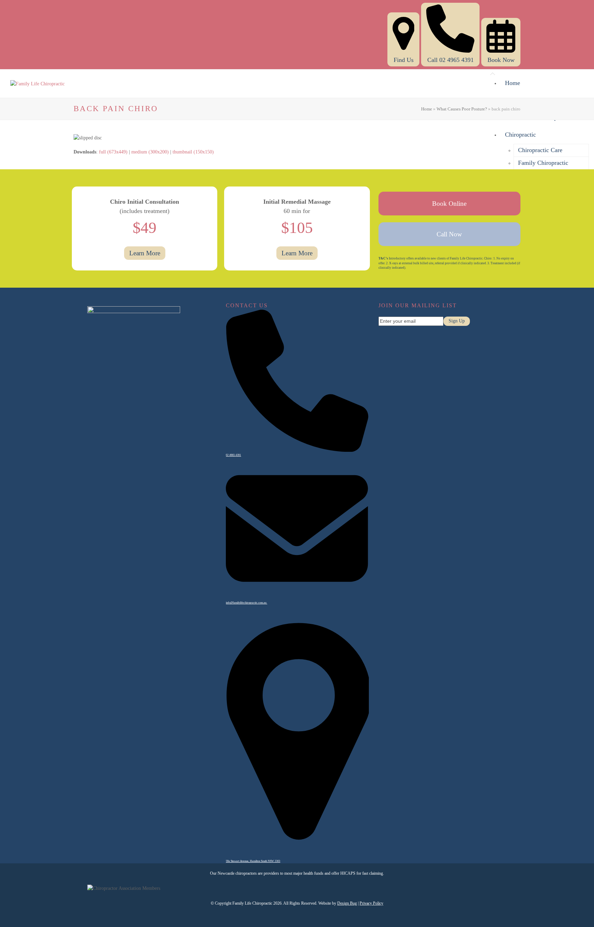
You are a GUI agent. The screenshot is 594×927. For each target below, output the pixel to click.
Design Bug (347, 903)
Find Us (404, 59)
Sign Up (457, 320)
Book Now (501, 59)
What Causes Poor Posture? (462, 108)
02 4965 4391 (233, 455)
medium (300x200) (150, 151)
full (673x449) (113, 151)
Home (426, 108)
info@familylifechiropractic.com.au (246, 602)
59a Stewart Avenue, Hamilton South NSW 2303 (253, 861)
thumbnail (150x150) (193, 151)
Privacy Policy (371, 903)
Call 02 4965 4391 (450, 59)
